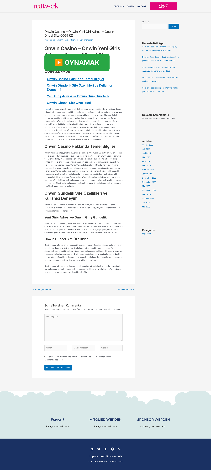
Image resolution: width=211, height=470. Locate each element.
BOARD (130, 6)
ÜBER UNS (119, 6)
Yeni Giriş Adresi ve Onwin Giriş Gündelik (78, 96)
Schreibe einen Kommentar (56, 40)
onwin (47, 109)
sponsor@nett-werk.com (153, 426)
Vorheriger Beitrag (41, 289)
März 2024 (146, 194)
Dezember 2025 (149, 178)
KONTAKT (141, 6)
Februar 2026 (148, 169)
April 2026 (146, 161)
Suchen (145, 22)
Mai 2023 (146, 207)
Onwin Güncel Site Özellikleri (69, 103)
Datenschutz (114, 456)
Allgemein (74, 40)
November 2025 (149, 182)
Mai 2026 (146, 157)
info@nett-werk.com (57, 426)
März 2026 (146, 165)
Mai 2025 (146, 186)
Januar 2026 (147, 174)
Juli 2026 (146, 149)
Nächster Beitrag (126, 289)
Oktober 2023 (148, 198)
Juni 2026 (146, 153)
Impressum (96, 456)
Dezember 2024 (149, 190)
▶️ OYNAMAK (77, 62)
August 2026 (147, 145)
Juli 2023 (146, 202)
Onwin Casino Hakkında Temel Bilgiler (75, 79)
